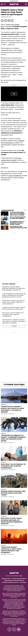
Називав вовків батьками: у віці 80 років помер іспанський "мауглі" (13, 308)
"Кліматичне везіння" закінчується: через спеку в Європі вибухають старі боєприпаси (13, 302)
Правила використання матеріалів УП (14, 580)
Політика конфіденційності (19, 578)
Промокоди (23, 582)
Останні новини (8, 284)
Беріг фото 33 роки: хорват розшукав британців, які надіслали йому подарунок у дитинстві (13, 288)
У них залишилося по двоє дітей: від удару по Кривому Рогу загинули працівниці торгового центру (14, 295)
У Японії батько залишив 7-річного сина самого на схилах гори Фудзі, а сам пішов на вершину (14, 321)
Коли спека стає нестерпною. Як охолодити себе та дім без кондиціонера (12, 314)
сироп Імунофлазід (15, 175)
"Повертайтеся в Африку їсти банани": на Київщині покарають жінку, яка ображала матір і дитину (13, 438)
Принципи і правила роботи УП (10, 582)
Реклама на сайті (6, 578)
